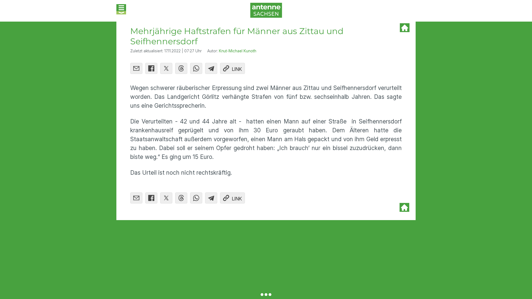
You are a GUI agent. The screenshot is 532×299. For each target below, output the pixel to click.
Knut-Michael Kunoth (237, 51)
